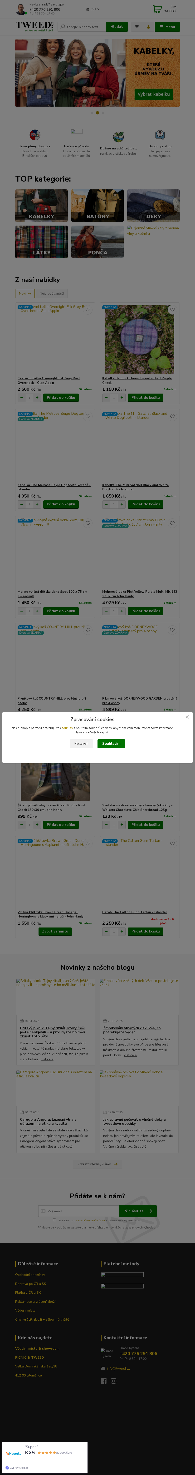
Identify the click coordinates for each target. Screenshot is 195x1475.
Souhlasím (111, 743)
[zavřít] (187, 717)
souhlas (67, 728)
